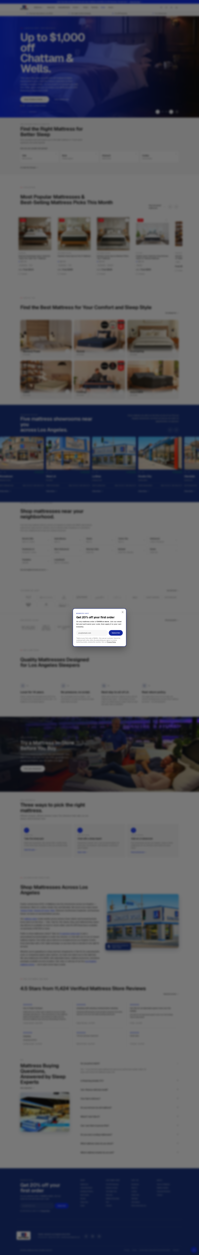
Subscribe (116, 633)
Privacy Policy (111, 642)
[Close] (123, 612)
